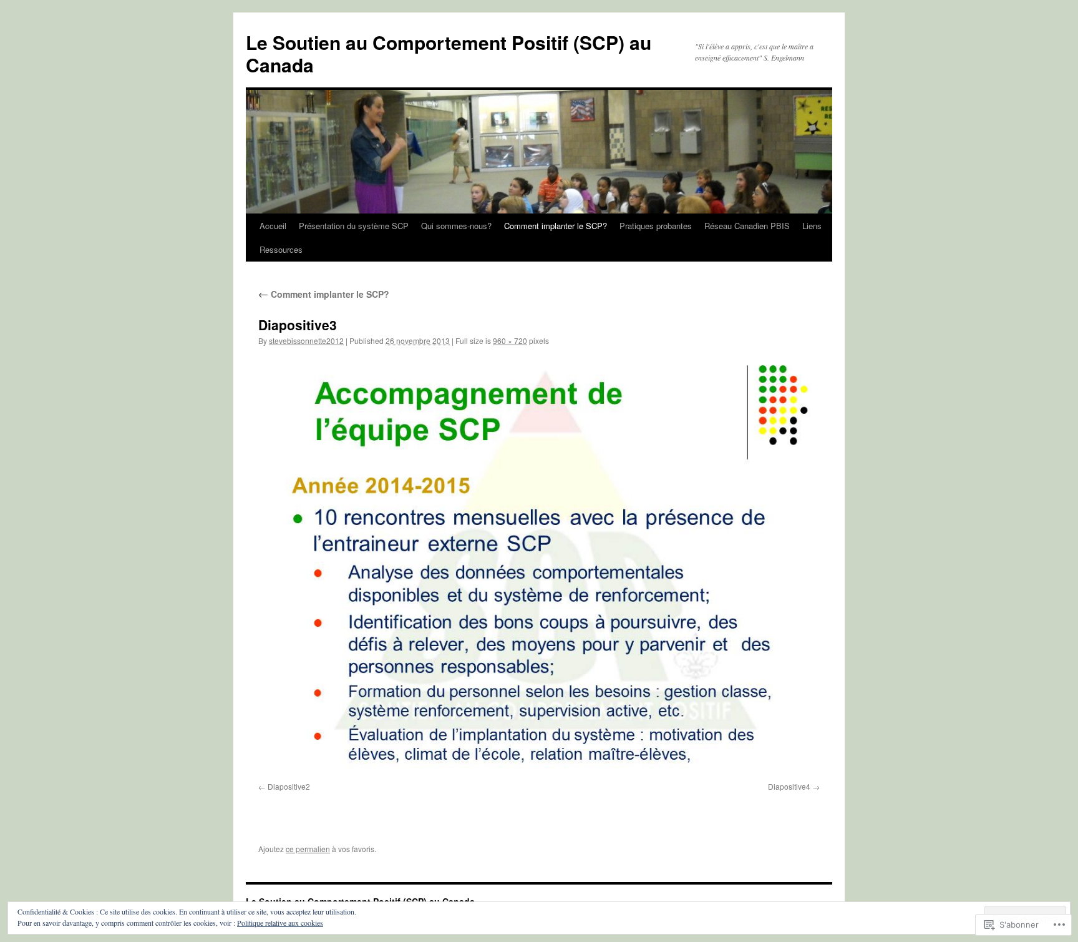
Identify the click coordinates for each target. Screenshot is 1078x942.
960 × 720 (510, 340)
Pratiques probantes (655, 226)
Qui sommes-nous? (456, 226)
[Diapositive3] (539, 566)
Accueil (273, 226)
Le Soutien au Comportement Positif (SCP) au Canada (448, 53)
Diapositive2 (289, 786)
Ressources (281, 249)
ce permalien (308, 848)
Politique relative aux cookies (280, 923)
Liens (812, 226)
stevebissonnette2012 (306, 340)
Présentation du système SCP (354, 226)
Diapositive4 (789, 786)
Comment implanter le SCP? (555, 226)
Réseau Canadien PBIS (747, 226)
